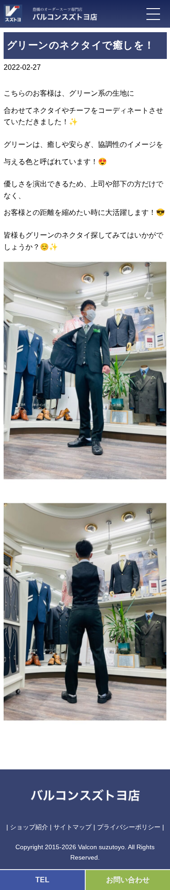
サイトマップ (72, 827)
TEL (42, 880)
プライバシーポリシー (128, 827)
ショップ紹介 (29, 827)
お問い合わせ (128, 880)
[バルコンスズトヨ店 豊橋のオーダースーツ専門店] (60, 12)
